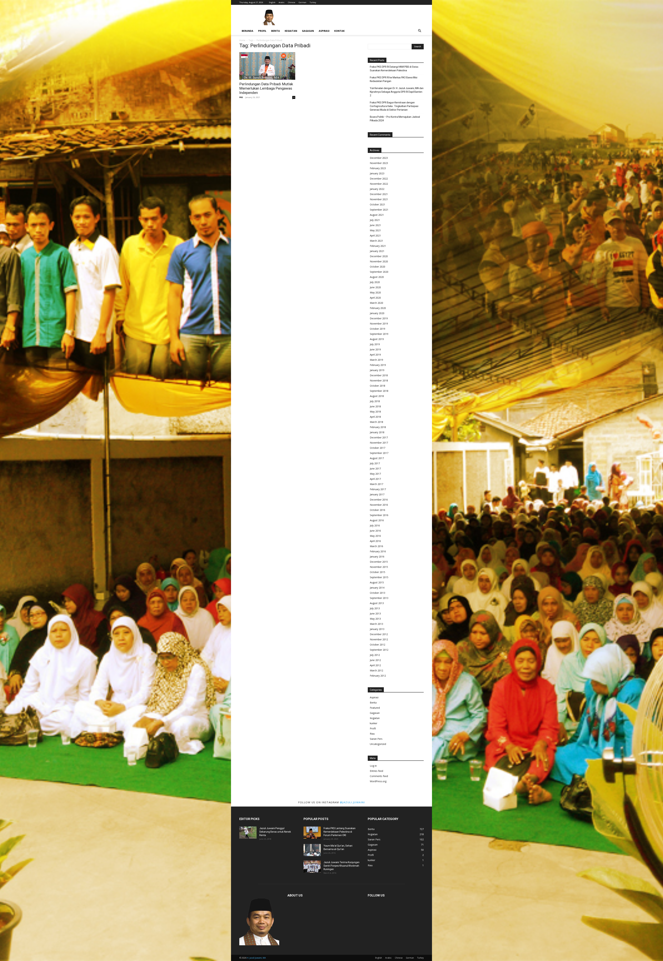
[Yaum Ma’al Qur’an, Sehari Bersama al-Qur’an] (312, 850)
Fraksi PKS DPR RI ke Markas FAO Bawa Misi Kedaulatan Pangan (393, 79)
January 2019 (377, 370)
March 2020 (376, 302)
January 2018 (377, 432)
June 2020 (375, 287)
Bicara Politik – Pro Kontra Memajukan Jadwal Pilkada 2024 (395, 118)
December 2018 (379, 375)
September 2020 (379, 271)
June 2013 (375, 613)
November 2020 (379, 261)
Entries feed (376, 771)
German (302, 2)
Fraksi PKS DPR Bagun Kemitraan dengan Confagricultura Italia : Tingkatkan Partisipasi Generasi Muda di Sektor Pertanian (394, 106)
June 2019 (375, 349)
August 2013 (377, 603)
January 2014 (377, 587)
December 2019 (379, 318)
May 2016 (375, 535)
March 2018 (376, 422)
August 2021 (377, 214)
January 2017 (377, 494)
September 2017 (379, 453)
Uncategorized (378, 744)
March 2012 (376, 670)
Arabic (282, 2)
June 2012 (375, 660)
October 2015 (377, 572)
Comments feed (379, 776)
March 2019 (376, 359)
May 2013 (375, 618)
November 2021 (379, 199)
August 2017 (377, 458)
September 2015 (379, 577)
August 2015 (377, 582)
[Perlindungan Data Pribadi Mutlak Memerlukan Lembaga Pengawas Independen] (267, 66)
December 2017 (379, 437)
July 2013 (375, 608)
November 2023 (379, 163)
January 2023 (377, 173)
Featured (375, 707)
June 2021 (375, 225)
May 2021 (375, 230)
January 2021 (377, 251)
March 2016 (376, 546)
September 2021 (379, 209)
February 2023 (378, 168)
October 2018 (377, 385)
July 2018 (375, 401)
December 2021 (379, 194)
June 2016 (375, 530)
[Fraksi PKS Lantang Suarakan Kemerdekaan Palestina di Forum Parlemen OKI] (312, 833)
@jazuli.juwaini (352, 802)
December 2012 (379, 634)
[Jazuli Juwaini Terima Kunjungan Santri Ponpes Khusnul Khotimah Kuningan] (312, 867)
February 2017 (378, 489)
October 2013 (377, 592)
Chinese (291, 2)
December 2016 (379, 499)
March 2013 (376, 623)
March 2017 (376, 484)
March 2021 (376, 240)
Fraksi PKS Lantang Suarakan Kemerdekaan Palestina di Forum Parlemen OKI (339, 832)
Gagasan (308, 30)
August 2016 (377, 520)
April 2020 (375, 297)
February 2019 (378, 365)
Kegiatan (291, 30)
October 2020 (377, 266)
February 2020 (378, 308)
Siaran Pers (376, 738)
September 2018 (379, 390)
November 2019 (379, 323)
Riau (372, 733)
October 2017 (377, 447)
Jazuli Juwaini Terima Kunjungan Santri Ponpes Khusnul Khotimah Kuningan (341, 866)
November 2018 (379, 380)
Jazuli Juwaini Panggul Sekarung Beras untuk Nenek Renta (275, 832)
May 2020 (375, 292)
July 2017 (375, 463)
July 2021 (375, 220)
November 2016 (379, 504)
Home (242, 40)
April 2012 (375, 665)
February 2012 (378, 675)
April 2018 (375, 416)
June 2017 (375, 468)
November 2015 (379, 567)
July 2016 (375, 525)
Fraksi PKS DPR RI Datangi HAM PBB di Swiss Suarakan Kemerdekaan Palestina (394, 68)
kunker (373, 723)
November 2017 (379, 442)
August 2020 (377, 277)
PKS (241, 97)
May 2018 (375, 411)
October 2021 (377, 204)
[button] (419, 31)
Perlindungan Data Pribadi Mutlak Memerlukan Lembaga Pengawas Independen (266, 88)
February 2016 (378, 551)
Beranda (247, 30)
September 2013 (379, 598)
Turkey (313, 2)
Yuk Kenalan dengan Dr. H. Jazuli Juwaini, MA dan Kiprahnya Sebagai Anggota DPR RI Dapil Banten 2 (397, 92)
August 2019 (377, 339)
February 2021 (378, 245)
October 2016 (377, 510)
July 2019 (375, 344)
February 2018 (378, 427)
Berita (275, 30)
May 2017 (375, 473)
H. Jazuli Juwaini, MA (256, 957)
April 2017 (375, 478)
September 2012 (379, 649)
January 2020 (377, 313)
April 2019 (375, 354)
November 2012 (379, 639)
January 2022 (377, 189)
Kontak (339, 30)
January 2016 (377, 556)
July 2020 (375, 282)
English (272, 2)
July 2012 (375, 655)
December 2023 (379, 157)
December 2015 (379, 561)
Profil (262, 30)
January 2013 (377, 629)
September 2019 (379, 334)
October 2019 (377, 328)
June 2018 (375, 406)
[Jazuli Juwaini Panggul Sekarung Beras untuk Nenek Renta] (248, 833)
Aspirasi (324, 30)
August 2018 (377, 396)
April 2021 (375, 235)
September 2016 (379, 515)
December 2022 (379, 178)
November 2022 (379, 183)
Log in (373, 765)
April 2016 (375, 541)
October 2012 (377, 644)
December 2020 (379, 256)
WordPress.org (378, 781)
